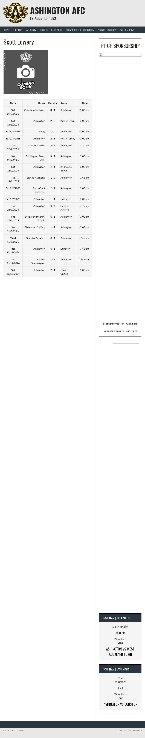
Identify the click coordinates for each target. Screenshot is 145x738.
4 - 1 (52, 166)
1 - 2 (52, 177)
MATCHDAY (31, 30)
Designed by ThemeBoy (130, 730)
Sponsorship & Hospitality (80, 30)
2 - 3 (52, 138)
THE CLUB (17, 30)
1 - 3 (52, 259)
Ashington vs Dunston (120, 704)
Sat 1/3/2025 (13, 138)
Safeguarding (127, 30)
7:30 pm (84, 145)
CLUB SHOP (56, 30)
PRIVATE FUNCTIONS (107, 30)
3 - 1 (52, 110)
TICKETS (44, 30)
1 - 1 (52, 198)
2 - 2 (52, 120)
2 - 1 (52, 270)
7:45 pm (84, 177)
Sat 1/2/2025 (13, 198)
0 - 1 (52, 216)
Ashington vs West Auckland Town (120, 651)
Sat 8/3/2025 (13, 131)
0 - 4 (52, 205)
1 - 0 (52, 131)
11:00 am (84, 259)
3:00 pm (84, 110)
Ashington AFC (57, 10)
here (134, 323)
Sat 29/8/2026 (120, 626)
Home (6, 30)
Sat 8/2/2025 (13, 188)
